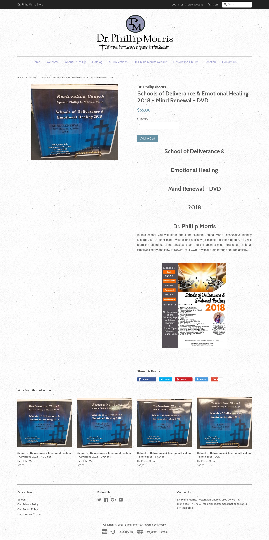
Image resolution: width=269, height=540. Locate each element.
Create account (194, 4)
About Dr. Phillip (75, 62)
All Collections (118, 62)
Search (21, 499)
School (32, 77)
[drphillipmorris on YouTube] (121, 500)
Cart (215, 4)
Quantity (142, 119)
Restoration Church (186, 62)
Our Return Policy (27, 509)
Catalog (97, 62)
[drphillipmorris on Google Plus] (113, 500)
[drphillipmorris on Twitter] (99, 500)
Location (210, 62)
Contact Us (229, 62)
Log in (175, 4)
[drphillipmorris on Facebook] (106, 500)
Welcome (52, 62)
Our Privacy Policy (27, 504)
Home (36, 62)
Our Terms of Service (29, 514)
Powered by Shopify (154, 524)
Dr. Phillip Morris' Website (150, 62)
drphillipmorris (133, 524)
